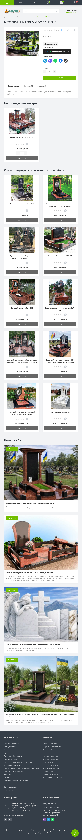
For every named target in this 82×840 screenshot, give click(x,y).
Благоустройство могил (12, 744)
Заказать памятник (11, 750)
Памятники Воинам (50, 750)
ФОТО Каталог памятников (52, 778)
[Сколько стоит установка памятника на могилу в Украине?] (41, 542)
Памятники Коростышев (13, 756)
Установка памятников (12, 765)
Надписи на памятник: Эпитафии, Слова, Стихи (21, 768)
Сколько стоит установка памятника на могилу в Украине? (30, 573)
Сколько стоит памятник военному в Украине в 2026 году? (30, 503)
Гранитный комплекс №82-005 (60, 256)
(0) (61, 30)
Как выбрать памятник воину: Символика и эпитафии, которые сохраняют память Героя (40, 715)
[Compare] (74, 30)
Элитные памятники (50, 765)
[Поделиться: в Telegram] (45, 61)
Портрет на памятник (12, 759)
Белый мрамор (48, 762)
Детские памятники (50, 771)
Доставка (7, 775)
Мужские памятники (50, 756)
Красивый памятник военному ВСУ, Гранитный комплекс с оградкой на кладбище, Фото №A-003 (60, 362)
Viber (44, 819)
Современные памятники (52, 747)
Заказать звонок (71, 12)
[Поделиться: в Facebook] (61, 61)
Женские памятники (50, 753)
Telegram (48, 819)
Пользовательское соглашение (15, 784)
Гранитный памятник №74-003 (22, 204)
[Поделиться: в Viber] (50, 61)
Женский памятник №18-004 (22, 308)
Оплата (7, 778)
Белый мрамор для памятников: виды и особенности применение (33, 645)
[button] (34, 2)
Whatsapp (52, 819)
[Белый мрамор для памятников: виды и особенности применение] (41, 614)
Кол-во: (45, 68)
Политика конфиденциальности (16, 781)
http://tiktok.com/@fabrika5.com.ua (5, 819)
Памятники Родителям (17, 17)
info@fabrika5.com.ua (51, 807)
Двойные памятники (50, 775)
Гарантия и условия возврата (15, 771)
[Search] (56, 11)
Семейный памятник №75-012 (21, 137)
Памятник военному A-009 (60, 412)
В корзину (59, 78)
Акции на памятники (50, 744)
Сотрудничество (10, 747)
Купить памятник (10, 753)
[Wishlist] (67, 30)
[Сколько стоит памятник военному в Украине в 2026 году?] (41, 473)
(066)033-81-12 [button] (49, 803)
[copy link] (66, 61)
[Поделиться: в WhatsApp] (55, 61)
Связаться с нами (10, 787)
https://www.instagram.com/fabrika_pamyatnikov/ (10, 819)
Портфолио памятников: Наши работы (18, 762)
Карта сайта (8, 790)
